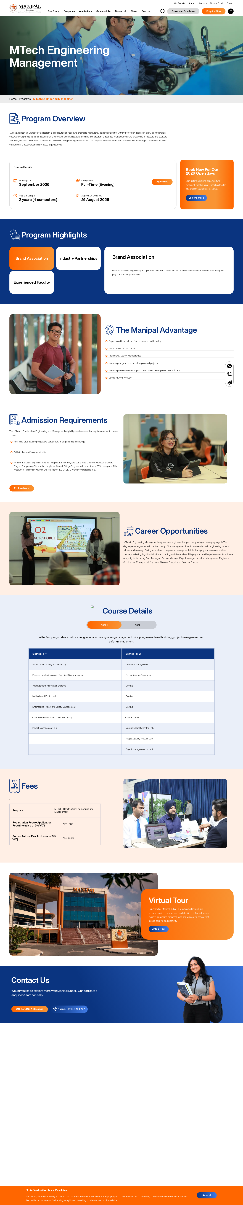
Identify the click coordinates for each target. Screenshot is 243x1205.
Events (146, 11)
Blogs (229, 3)
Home (13, 99)
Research (120, 11)
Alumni (192, 3)
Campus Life (103, 11)
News (134, 11)
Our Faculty (179, 3)
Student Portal (216, 3)
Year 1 (104, 625)
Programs (69, 11)
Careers (203, 3)
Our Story (53, 11)
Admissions (85, 11)
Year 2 (138, 625)
